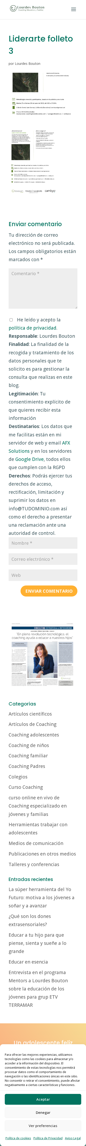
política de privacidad (32, 328)
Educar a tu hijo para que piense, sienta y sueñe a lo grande (37, 943)
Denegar (43, 1112)
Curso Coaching (26, 787)
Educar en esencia (28, 962)
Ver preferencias (43, 1125)
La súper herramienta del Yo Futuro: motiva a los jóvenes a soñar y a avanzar (42, 897)
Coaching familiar (28, 756)
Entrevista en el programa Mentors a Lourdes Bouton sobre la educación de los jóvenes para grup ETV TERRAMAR (38, 988)
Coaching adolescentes (34, 735)
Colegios (18, 777)
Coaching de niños (29, 745)
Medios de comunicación (36, 843)
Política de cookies (18, 1138)
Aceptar (43, 1099)
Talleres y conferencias (34, 864)
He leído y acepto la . (42, 426)
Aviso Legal (73, 1138)
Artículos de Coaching (32, 724)
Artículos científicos (30, 714)
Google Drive (29, 459)
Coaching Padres (27, 766)
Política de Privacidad (48, 1138)
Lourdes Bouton (27, 63)
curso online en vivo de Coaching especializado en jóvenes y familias (38, 806)
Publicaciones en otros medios (42, 854)
